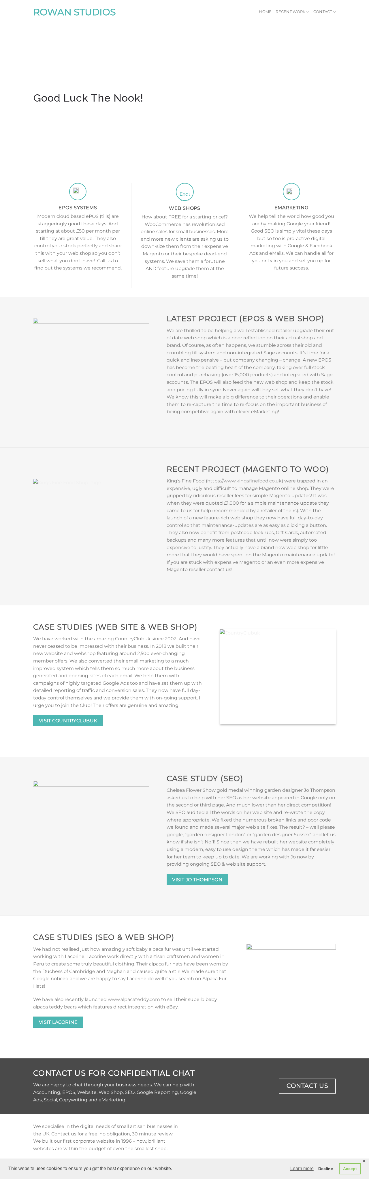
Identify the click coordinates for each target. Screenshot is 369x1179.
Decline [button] (325, 1168)
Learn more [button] (302, 1168)
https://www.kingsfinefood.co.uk (244, 481)
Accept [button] (350, 1168)
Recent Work (290, 12)
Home (265, 12)
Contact (322, 12)
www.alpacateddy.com (134, 999)
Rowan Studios (74, 12)
